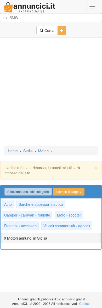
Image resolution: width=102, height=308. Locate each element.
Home (13, 150)
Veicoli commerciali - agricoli (66, 225)
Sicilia (28, 150)
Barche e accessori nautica (41, 204)
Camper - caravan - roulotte (27, 215)
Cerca (48, 30)
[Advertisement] (51, 92)
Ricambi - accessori (20, 225)
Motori (44, 150)
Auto (8, 204)
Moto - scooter (69, 215)
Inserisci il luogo (68, 191)
